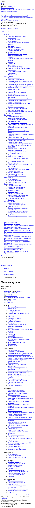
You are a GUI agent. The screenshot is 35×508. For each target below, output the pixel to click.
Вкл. (10, 6)
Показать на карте (6, 265)
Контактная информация (15, 66)
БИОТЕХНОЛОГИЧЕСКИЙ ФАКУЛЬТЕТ (17, 297)
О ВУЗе (6, 34)
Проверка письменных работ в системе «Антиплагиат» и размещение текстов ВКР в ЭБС (20, 145)
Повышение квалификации (16, 187)
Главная (6, 268)
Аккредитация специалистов (17, 182)
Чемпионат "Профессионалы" (17, 176)
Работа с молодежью (14, 121)
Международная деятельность (17, 71)
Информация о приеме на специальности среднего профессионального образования (21, 85)
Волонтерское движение (15, 156)
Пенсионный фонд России (16, 198)
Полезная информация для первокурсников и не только (16, 117)
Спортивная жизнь (13, 155)
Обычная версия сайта (7, 8)
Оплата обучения (13, 163)
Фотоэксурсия (12, 75)
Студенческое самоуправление (17, 123)
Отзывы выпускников (14, 180)
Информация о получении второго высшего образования (18, 101)
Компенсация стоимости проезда (18, 211)
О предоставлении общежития (17, 108)
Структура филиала (14, 39)
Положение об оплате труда (16, 196)
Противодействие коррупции (17, 204)
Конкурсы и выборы (14, 190)
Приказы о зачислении (15, 113)
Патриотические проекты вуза (17, 140)
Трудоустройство (13, 168)
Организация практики (15, 142)
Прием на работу (13, 192)
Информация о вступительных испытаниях (17, 238)
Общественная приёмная (15, 203)
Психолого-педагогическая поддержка (20, 216)
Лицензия (11, 46)
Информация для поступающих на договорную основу (18, 88)
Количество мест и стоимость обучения (20, 99)
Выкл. (14, 6)
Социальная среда (9, 201)
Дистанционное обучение (16, 174)
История (10, 57)
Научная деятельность (14, 50)
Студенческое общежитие (16, 161)
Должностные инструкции (16, 193)
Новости (10, 62)
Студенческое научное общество (18, 158)
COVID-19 (11, 214)
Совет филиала (12, 41)
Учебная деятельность (14, 47)
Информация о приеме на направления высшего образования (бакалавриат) (20, 82)
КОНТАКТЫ (5, 31)
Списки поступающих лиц (16, 110)
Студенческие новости (15, 153)
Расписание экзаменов (15, 137)
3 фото (19, 291)
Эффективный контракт (15, 188)
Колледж (7, 291)
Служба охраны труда (14, 185)
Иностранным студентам (15, 172)
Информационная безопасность (17, 212)
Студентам (7, 115)
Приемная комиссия (14, 78)
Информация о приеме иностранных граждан (18, 244)
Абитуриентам (8, 76)
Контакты (4, 498)
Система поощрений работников (18, 195)
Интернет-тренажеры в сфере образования (21, 139)
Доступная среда (13, 206)
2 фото (14, 299)
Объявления (11, 63)
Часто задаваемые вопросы (16, 107)
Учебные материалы (14, 171)
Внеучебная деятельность (16, 49)
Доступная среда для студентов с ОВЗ (19, 169)
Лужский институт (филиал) (9, 20)
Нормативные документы (16, 79)
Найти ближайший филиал (9, 9)
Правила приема (13, 91)
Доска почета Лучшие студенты (17, 119)
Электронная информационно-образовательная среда (17, 54)
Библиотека (11, 52)
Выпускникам (8, 177)
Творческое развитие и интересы (18, 152)
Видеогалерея (12, 73)
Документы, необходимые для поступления (17, 236)
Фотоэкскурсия (9, 274)
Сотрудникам (8, 184)
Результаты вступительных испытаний (20, 111)
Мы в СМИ (11, 65)
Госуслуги (11, 200)
